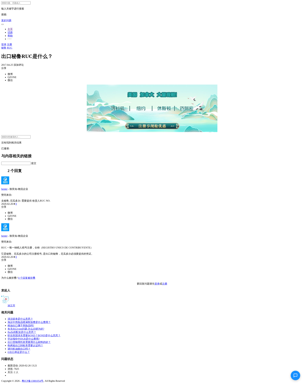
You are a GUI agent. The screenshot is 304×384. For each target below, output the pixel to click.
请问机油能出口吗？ (19, 348)
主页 (10, 29)
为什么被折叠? (9, 277)
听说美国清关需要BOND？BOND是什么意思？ (34, 335)
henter (4, 189)
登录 (3, 44)
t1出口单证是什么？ (19, 352)
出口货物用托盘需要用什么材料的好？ (29, 342)
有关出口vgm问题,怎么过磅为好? (26, 328)
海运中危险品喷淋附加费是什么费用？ (29, 322)
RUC (9, 47)
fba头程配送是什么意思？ (22, 332)
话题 (10, 32)
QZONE (12, 77)
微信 (10, 80)
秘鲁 (3, 47)
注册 (9, 44)
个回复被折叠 (26, 277)
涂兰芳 (11, 305)
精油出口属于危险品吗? (21, 325)
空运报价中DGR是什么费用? (24, 338)
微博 (10, 74)
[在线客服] (295, 375)
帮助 (10, 35)
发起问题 (6, 20)
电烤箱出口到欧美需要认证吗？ (25, 345)
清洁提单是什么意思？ (20, 318)
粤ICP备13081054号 (32, 381)
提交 (33, 163)
